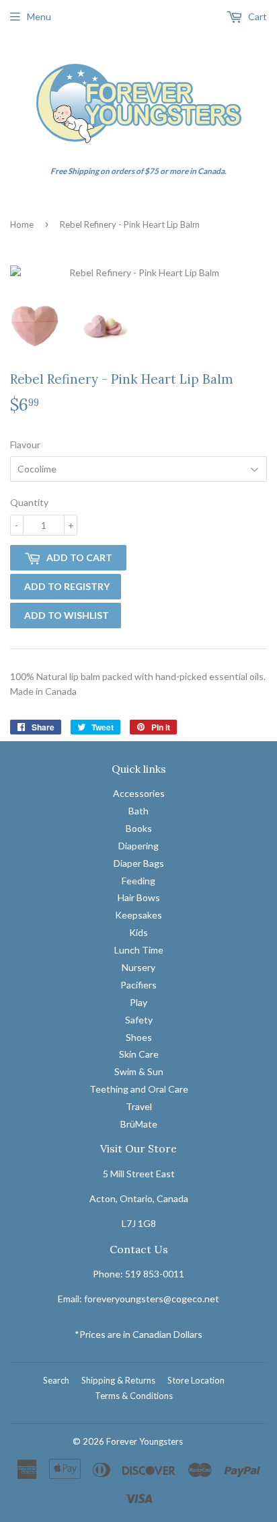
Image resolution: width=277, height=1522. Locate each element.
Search (56, 1380)
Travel (139, 1106)
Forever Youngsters (144, 1441)
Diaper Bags (139, 863)
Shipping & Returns (118, 1380)
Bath (138, 810)
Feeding (138, 880)
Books (139, 828)
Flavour (25, 444)
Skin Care (139, 1054)
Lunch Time (138, 950)
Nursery (138, 967)
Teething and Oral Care (138, 1089)
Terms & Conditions (134, 1395)
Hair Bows (139, 897)
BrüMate (138, 1124)
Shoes (139, 1037)
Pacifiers (138, 984)
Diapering (138, 845)
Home (22, 224)
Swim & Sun (138, 1071)
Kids (138, 932)
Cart (256, 16)
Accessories (139, 793)
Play (138, 1002)
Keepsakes (138, 915)
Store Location (196, 1380)
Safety (139, 1019)
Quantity (29, 502)
